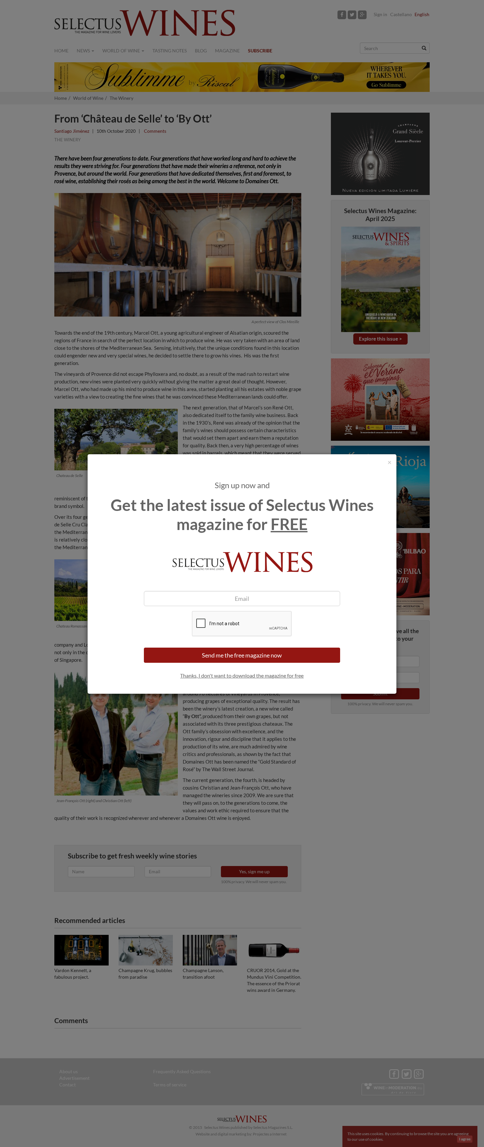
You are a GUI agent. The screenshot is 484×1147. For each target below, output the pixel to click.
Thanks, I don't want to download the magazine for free (242, 675)
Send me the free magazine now (242, 655)
